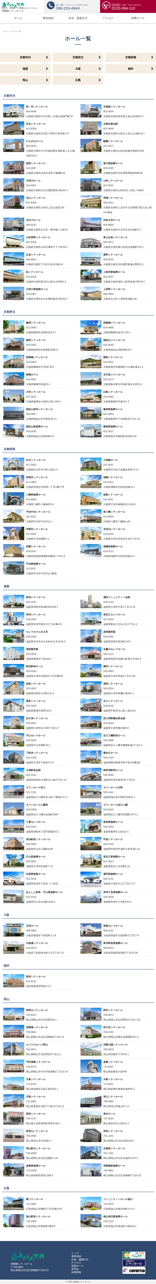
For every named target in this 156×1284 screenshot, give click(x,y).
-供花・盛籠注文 (80, 1259)
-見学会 (75, 1269)
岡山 (25, 80)
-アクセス (76, 1262)
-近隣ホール (77, 1266)
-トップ (75, 1253)
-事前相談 (76, 1256)
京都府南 (130, 57)
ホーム (6, 31)
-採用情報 (76, 1272)
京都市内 (25, 57)
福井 (130, 68)
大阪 (78, 68)
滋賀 (25, 68)
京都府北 (78, 57)
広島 (78, 80)
